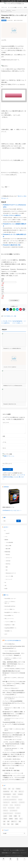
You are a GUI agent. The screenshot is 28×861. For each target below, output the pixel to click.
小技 (5, 585)
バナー (18, 807)
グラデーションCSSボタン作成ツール (9, 602)
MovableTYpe (6, 791)
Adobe (4, 788)
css (13, 788)
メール (4, 442)
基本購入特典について (6, 852)
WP (4, 796)
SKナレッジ (21, 791)
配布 (12, 824)
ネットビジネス (11, 807)
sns (5, 582)
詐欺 (4, 824)
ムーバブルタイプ (13, 810)
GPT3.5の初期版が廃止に (9, 644)
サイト (4, 448)
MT (12, 791)
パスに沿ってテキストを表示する (12, 215)
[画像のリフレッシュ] (8, 456)
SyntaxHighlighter (7, 794)
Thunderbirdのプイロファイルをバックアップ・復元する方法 (14, 719)
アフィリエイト (15, 796)
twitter (14, 794)
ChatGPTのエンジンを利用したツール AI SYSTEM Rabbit (12, 659)
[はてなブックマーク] (17, 309)
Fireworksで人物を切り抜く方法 (11, 245)
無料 (8, 821)
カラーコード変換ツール (9, 609)
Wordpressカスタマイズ (11, 573)
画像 (15, 316)
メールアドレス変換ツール (9, 621)
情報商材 (6, 539)
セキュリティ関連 (9, 576)
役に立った (21, 196)
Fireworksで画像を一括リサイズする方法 (12, 739)
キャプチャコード (7, 463)
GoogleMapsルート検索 (9, 624)
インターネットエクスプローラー (9, 799)
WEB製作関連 (7, 551)
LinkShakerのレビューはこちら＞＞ (12, 510)
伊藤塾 (15, 815)
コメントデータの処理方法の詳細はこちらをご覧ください (14, 476)
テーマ (4, 807)
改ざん (21, 818)
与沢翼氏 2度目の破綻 (9, 768)
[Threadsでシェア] (10, 309)
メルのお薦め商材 (9, 542)
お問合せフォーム (15, 852)
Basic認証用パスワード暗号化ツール (12, 612)
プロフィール (6, 850)
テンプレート (17, 805)
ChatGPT (8, 533)
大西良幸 (5, 818)
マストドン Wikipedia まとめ (10, 651)
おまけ (5, 634)
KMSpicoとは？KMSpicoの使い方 (11, 688)
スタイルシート (9, 557)
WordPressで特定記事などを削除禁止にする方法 (14, 668)
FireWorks (8, 316)
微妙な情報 (8, 548)
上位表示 (5, 815)
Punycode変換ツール (8, 615)
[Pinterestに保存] (20, 309)
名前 (4, 436)
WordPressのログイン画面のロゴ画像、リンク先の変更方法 (14, 708)
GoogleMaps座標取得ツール (10, 627)
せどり (8, 796)
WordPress (8, 563)
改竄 (4, 821)
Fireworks (4, 20)
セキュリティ (14, 802)
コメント (5, 422)
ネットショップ (9, 579)
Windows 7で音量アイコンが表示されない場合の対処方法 (14, 729)
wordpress (20, 794)
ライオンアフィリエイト (8, 813)
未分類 (5, 588)
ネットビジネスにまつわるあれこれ (13, 640)
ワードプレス (17, 813)
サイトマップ (23, 852)
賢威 (6, 566)
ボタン (12, 316)
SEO (6, 570)
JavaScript (8, 560)
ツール (5, 536)
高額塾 (17, 824)
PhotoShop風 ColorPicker (9, 606)
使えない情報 (8, 545)
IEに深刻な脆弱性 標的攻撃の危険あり (12, 759)
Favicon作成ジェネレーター (10, 598)
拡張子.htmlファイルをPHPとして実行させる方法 (14, 678)
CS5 (5, 316)
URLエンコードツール (9, 618)
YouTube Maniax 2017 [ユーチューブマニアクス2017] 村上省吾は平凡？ (14, 698)
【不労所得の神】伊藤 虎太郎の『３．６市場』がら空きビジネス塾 (14, 749)
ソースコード (21, 802)
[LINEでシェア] (14, 309)
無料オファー (14, 821)
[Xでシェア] (4, 309)
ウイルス (20, 799)
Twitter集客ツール (8, 630)
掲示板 (16, 818)
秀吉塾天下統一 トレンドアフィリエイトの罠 (13, 773)
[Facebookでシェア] (7, 309)
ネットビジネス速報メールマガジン (17, 850)
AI (4, 530)
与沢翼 (10, 815)
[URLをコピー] (23, 309)
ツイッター (5, 805)
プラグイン (5, 810)
